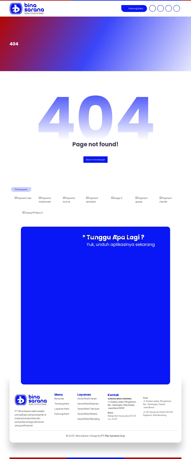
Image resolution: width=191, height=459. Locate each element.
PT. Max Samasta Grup (113, 435)
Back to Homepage (95, 159)
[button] (152, 8)
